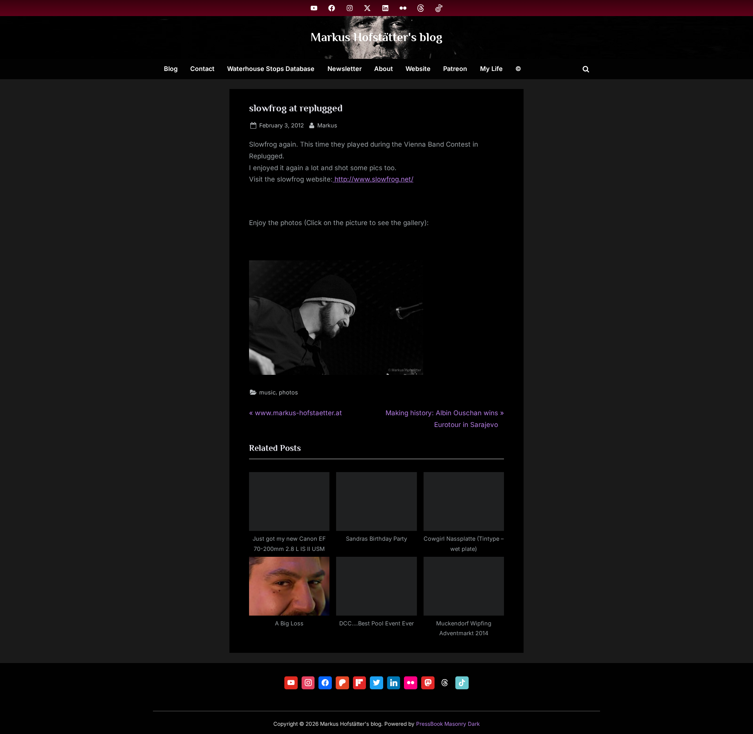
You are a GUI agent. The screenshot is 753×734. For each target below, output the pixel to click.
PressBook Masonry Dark (448, 724)
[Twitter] (376, 683)
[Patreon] (342, 683)
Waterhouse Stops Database (271, 69)
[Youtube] (291, 683)
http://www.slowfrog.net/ (373, 179)
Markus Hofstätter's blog (376, 37)
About (383, 69)
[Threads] (445, 683)
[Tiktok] (462, 683)
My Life (491, 69)
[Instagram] (308, 683)
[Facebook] (325, 683)
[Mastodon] (428, 683)
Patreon (455, 69)
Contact (202, 69)
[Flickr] (410, 683)
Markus (327, 125)
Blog (171, 69)
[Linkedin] (393, 683)
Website (418, 69)
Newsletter (344, 69)
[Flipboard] (359, 683)
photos (288, 392)
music (267, 392)
